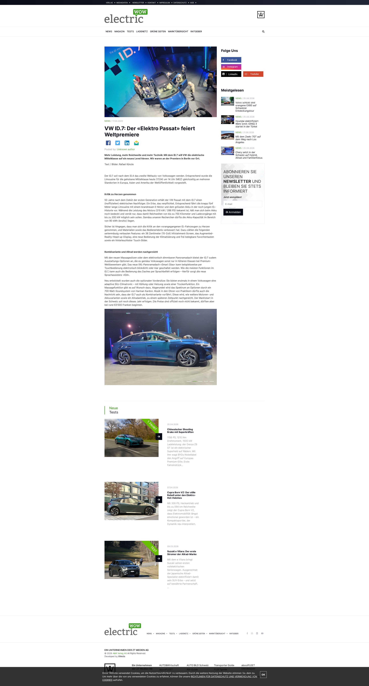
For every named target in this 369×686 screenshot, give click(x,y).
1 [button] (189, 382)
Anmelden (234, 212)
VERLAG (109, 3)
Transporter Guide (224, 665)
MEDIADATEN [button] (122, 3)
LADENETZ (142, 31)
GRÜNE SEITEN (158, 31)
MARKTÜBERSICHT (178, 31)
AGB (192, 3)
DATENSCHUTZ (180, 3)
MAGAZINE (160, 633)
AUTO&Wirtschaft (169, 665)
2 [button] (194, 382)
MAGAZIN (119, 31)
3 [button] (200, 382)
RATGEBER (196, 31)
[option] (161, 347)
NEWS (109, 31)
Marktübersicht (217, 633)
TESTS (130, 31)
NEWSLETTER (138, 3)
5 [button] (212, 382)
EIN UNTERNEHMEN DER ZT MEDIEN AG (127, 650)
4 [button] (206, 382)
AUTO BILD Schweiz (198, 665)
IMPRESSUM (164, 3)
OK (263, 674)
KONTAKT (152, 3)
